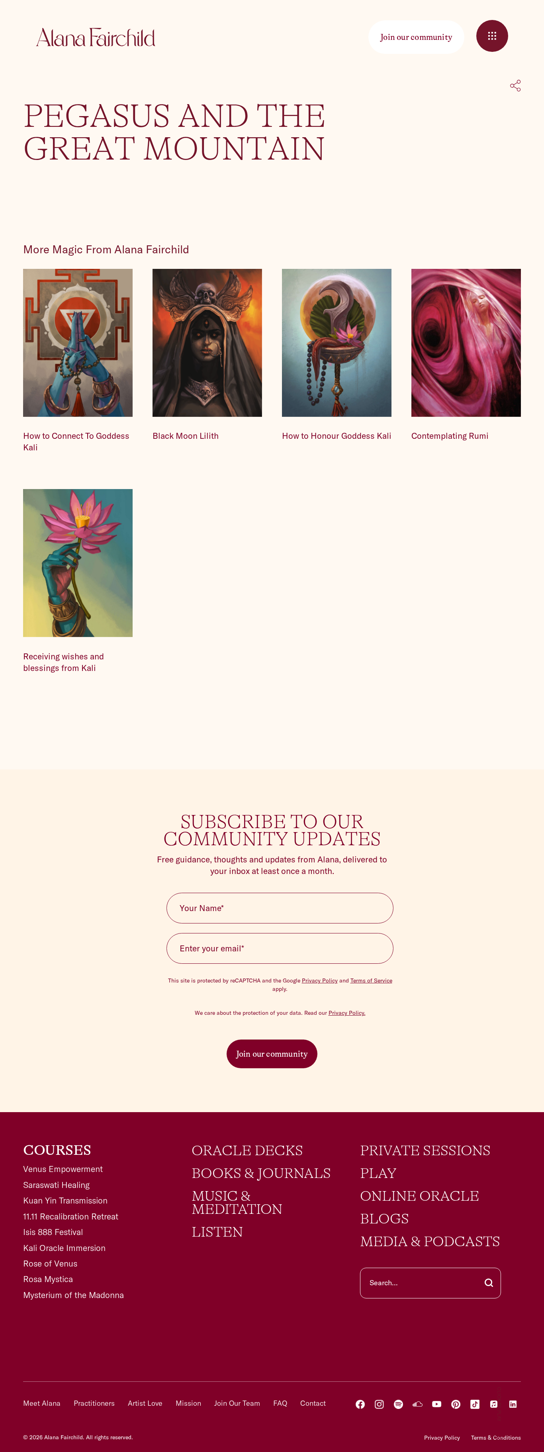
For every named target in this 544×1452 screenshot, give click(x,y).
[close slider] (492, 36)
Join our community (272, 1054)
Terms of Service (371, 980)
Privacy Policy (320, 980)
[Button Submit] (489, 1283)
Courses (57, 1150)
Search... (384, 1282)
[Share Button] (515, 86)
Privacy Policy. (347, 1012)
